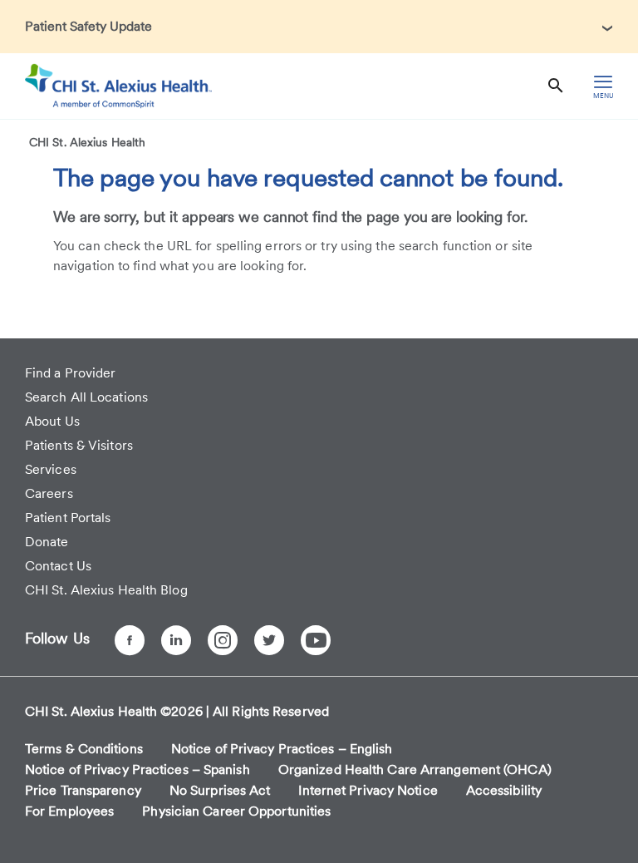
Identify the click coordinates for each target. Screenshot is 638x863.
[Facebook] (130, 640)
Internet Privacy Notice (367, 790)
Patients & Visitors (79, 445)
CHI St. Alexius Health (87, 142)
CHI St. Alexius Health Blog (106, 590)
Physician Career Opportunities (236, 811)
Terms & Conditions (84, 749)
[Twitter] (269, 640)
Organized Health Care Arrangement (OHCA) (415, 769)
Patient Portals (68, 517)
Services (50, 469)
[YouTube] (316, 640)
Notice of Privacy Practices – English (282, 749)
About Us (52, 421)
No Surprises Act (220, 790)
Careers (49, 493)
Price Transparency (83, 790)
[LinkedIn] (176, 640)
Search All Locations (86, 397)
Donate (47, 542)
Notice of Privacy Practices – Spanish (137, 769)
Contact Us (58, 566)
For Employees (69, 811)
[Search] (555, 86)
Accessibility (504, 790)
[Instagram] (223, 640)
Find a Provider (70, 373)
